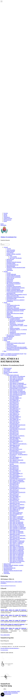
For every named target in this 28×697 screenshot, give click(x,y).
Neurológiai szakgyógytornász (14, 286)
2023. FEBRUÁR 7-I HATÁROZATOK (15, 510)
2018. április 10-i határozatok (16, 379)
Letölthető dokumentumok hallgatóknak (16, 309)
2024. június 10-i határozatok (16, 522)
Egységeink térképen (4, 649)
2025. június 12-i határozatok (17, 546)
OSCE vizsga (10, 316)
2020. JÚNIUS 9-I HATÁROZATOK (14, 431)
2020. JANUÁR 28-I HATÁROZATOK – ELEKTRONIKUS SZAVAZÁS (17, 428)
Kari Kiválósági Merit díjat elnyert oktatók (17, 347)
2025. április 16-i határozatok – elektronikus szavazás (17, 533)
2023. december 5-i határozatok (17, 507)
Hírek (5, 351)
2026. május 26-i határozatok (16, 559)
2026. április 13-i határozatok (16, 550)
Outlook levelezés (8, 218)
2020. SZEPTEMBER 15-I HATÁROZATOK (16, 441)
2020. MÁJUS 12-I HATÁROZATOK (14, 433)
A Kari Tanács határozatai (10, 355)
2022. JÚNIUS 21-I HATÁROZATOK (14, 494)
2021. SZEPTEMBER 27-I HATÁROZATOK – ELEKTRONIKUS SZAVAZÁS (17, 477)
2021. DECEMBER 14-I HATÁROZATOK (15, 458)
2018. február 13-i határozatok (17, 383)
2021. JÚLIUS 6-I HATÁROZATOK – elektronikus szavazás (18, 463)
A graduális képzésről (15, 318)
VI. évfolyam (13, 331)
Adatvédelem (10, 270)
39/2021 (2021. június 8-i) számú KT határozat (13, 628)
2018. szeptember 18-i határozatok (18, 392)
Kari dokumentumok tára (12, 264)
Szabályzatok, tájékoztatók (13, 308)
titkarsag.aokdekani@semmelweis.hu (8, 585)
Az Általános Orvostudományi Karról (14, 353)
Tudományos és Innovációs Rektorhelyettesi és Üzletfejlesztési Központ (17, 349)
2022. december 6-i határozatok (17, 481)
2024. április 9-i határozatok (16, 518)
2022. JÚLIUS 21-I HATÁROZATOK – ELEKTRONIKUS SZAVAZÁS (17, 487)
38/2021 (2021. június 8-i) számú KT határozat (12, 624)
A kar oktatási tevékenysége (13, 305)
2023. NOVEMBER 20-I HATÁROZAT (16, 514)
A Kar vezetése (13, 256)
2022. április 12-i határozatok (16, 480)
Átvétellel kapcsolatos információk (18, 333)
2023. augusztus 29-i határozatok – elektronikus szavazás (18, 502)
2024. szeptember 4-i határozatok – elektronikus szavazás (18, 529)
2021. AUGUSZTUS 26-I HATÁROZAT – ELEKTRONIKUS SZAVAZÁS (18, 455)
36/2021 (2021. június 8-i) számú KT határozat (13, 615)
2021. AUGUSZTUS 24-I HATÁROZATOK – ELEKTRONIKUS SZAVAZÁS (17, 450)
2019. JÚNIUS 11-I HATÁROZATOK (14, 404)
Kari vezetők (7, 371)
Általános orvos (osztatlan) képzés (15, 317)
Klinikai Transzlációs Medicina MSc (15, 290)
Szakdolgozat (13, 332)
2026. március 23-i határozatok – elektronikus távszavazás (17, 562)
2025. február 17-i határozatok (17, 542)
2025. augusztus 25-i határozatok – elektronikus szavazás (18, 536)
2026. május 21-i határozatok (16, 558)
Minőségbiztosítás (11, 266)
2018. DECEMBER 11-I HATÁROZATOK (15, 381)
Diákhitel (9, 314)
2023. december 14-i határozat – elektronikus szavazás (17, 505)
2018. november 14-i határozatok (17, 391)
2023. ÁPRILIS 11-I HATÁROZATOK (14, 499)
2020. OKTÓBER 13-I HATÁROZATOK (15, 439)
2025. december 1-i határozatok (17, 541)
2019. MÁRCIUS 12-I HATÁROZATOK (15, 409)
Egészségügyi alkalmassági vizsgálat (15, 310)
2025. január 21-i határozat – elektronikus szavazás (16, 544)
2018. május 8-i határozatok (16, 389)
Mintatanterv (13, 322)
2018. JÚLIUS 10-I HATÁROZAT (18, 384)
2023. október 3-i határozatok (16, 516)
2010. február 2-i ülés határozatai (17, 376)
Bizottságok (9, 260)
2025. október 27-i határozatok (17, 549)
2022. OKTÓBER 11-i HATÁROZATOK (15, 497)
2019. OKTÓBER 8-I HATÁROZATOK (15, 412)
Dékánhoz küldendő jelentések (14, 262)
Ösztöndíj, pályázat (8, 337)
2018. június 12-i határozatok (16, 385)
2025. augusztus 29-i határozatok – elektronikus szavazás (18, 539)
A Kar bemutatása (11, 250)
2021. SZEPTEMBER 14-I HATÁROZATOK (16, 474)
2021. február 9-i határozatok (16, 460)
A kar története (10, 252)
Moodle (5, 215)
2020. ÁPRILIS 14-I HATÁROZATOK (14, 414)
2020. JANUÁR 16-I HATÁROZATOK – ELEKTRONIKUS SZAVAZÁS (17, 424)
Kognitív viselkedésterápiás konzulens (16, 287)
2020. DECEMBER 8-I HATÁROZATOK (15, 417)
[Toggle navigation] (1, 243)
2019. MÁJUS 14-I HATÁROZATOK (14, 406)
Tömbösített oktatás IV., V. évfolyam (18, 329)
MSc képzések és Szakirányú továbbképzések (13, 284)
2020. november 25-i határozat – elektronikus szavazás (17, 436)
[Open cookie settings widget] (2, 694)
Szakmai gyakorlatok (14, 328)
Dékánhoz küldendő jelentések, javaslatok (13, 565)
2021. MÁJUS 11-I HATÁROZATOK (14, 468)
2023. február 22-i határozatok (17, 508)
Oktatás (5, 302)
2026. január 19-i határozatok (17, 554)
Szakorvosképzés (8, 339)
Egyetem (6, 213)
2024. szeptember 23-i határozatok (18, 527)
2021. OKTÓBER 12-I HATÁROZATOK (15, 471)
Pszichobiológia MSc (12, 298)
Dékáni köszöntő (11, 251)
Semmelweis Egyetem (6, 694)
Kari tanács (6, 373)
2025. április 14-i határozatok (16, 531)
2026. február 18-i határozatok (17, 553)
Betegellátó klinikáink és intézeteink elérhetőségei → (10, 648)
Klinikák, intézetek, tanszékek (14, 254)
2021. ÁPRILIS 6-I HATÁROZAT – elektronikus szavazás (18, 444)
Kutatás (5, 340)
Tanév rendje (10, 312)
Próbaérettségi (10, 279)
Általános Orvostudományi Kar (9, 237)
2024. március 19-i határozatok (17, 524)
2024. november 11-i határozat (17, 526)
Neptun (5, 214)
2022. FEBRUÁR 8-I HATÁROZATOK (15, 483)
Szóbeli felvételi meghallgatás (14, 277)
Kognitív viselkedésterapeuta (13, 289)
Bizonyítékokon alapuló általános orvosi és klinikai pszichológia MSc (17, 295)
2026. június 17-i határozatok (16, 555)
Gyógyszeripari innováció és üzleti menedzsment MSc (15, 292)
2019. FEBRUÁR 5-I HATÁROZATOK (15, 401)
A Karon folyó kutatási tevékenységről (16, 343)
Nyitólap (3, 353)
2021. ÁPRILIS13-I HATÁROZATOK (14, 447)
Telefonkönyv (7, 217)
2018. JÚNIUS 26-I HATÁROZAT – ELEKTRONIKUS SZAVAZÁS (18, 387)
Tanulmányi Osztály (11, 306)
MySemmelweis (7, 220)
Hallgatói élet (10, 281)
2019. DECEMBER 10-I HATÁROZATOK (15, 398)
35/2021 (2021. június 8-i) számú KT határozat (13, 610)
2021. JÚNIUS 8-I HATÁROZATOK (14, 466)
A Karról (6, 247)
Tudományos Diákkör (12, 345)
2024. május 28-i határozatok (16, 523)
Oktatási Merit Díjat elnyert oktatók (15, 313)
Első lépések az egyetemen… (13, 282)
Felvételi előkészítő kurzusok (13, 275)
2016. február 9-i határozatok (16, 377)
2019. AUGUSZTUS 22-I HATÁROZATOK (16, 396)
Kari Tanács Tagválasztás (16, 258)
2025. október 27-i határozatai (17, 547)
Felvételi (6, 271)
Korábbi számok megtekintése (11, 692)
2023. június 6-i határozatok (16, 512)
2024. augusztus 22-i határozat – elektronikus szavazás (17, 520)
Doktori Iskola (10, 344)
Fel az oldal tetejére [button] (5, 634)
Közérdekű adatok (11, 263)
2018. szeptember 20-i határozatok (18, 393)
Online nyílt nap (10, 278)
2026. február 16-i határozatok (17, 551)
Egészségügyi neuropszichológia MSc (15, 297)
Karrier (5, 221)
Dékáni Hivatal (10, 259)
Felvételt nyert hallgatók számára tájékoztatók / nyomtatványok (17, 320)
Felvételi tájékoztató (11, 274)
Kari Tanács (9, 255)
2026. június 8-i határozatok (16, 557)
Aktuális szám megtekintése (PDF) (12, 691)
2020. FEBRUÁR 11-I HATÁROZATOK (15, 420)
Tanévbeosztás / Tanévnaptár (16, 324)
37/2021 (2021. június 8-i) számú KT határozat (13, 620)
